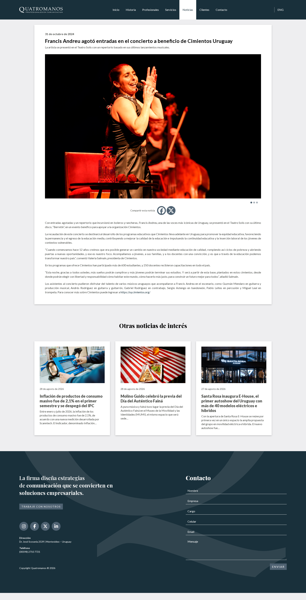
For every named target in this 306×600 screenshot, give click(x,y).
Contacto (221, 9)
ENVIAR (278, 566)
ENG (280, 9)
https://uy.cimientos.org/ (135, 292)
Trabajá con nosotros (41, 506)
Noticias (188, 9)
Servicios (170, 9)
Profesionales (150, 9)
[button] (251, 202)
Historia (131, 9)
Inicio (116, 9)
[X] (171, 210)
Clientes (204, 9)
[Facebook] (161, 210)
